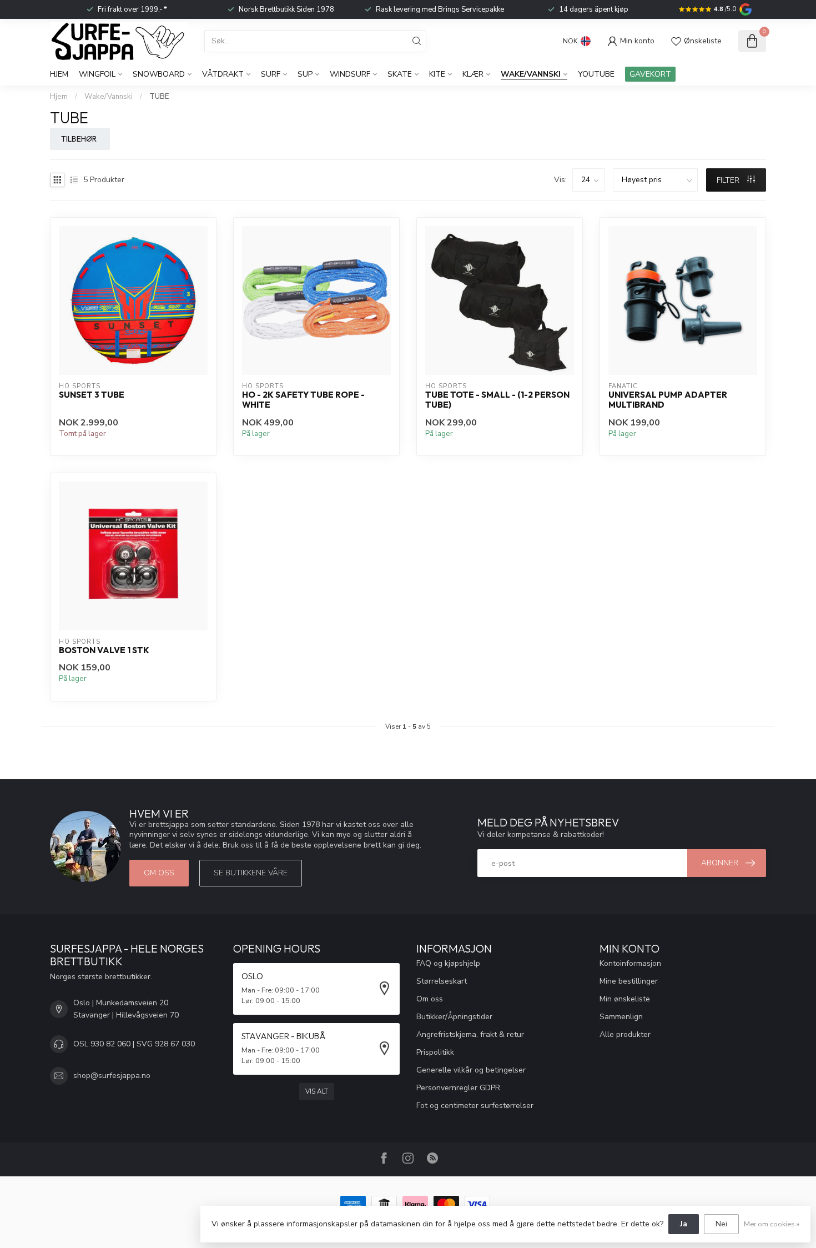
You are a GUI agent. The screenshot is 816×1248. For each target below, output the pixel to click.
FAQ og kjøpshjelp (448, 963)
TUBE (159, 97)
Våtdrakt (223, 74)
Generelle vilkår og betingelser (471, 1070)
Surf (270, 74)
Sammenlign (621, 1016)
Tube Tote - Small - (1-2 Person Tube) (497, 400)
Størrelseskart (441, 981)
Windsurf (350, 74)
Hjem (59, 74)
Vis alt (316, 1091)
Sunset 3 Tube (91, 395)
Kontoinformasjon (630, 963)
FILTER (729, 180)
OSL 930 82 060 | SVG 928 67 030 (134, 1044)
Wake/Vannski (531, 74)
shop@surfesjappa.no (111, 1075)
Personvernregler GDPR (458, 1087)
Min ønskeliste (625, 999)
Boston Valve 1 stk (104, 650)
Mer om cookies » (771, 1224)
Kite (437, 74)
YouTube (596, 74)
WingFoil (97, 74)
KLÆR (472, 74)
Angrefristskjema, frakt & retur (470, 1034)
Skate (399, 74)
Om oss (159, 873)
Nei (721, 1224)
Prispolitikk (435, 1052)
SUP (305, 74)
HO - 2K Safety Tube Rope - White (303, 400)
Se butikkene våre (251, 873)
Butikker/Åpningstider (454, 1016)
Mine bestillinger (629, 981)
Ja (683, 1224)
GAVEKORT (650, 74)
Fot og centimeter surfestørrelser (474, 1105)
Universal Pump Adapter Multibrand (667, 400)
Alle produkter (625, 1034)
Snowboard (159, 74)
